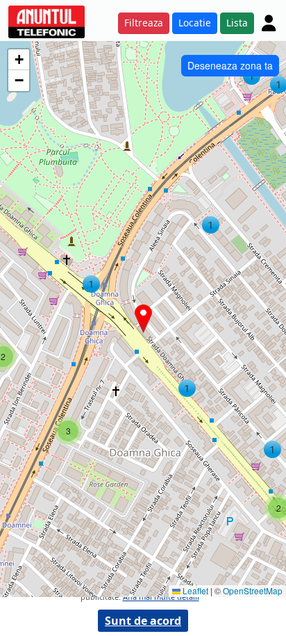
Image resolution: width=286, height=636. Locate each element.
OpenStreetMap (253, 590)
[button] (251, 76)
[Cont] (269, 23)
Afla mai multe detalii (161, 597)
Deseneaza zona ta (230, 65)
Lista (237, 22)
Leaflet (194, 590)
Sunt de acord (143, 620)
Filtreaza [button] (143, 22)
